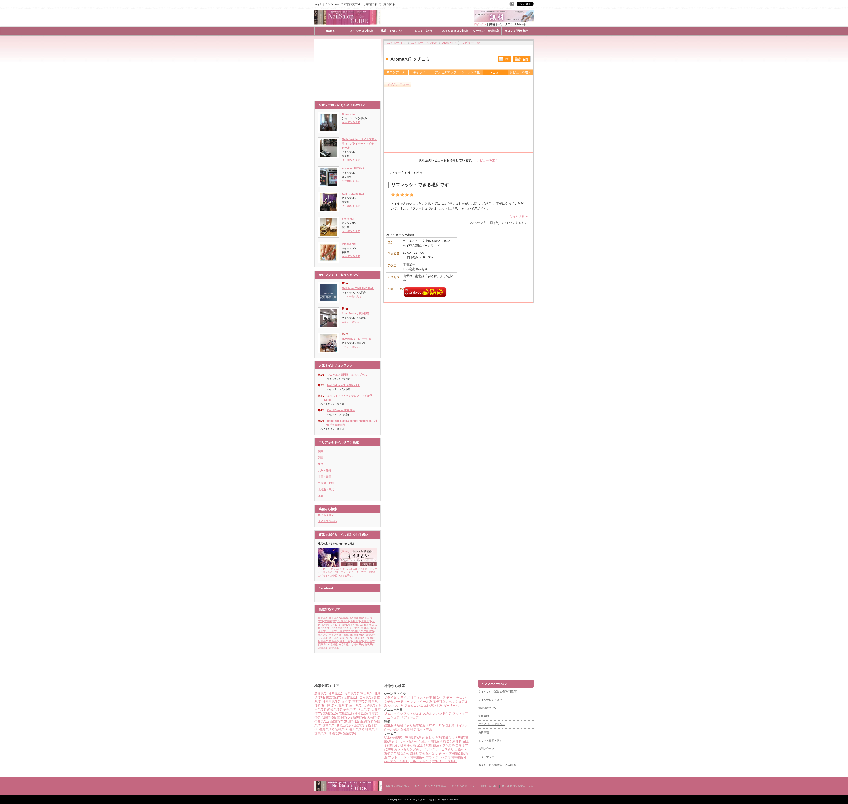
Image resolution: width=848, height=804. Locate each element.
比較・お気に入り (392, 30)
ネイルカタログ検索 (455, 30)
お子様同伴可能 (405, 745)
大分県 (323, 638)
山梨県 (370, 638)
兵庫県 (347, 634)
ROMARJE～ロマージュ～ (358, 338)
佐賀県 (341, 705)
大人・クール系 (421, 701)
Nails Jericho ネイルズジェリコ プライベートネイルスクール (359, 143)
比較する (505, 59)
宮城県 (357, 631)
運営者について (487, 707)
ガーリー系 (451, 705)
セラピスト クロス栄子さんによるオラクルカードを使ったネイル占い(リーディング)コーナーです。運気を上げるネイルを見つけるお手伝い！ (347, 572)
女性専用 (406, 729)
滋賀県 (344, 621)
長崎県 (343, 628)
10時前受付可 (445, 737)
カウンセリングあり (408, 749)
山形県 (359, 641)
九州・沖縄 (324, 470)
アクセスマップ (445, 72)
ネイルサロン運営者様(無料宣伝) (497, 691)
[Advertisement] (349, 67)
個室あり (390, 725)
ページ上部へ (844, 663)
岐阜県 (335, 618)
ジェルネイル (393, 713)
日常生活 (439, 697)
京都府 (345, 624)
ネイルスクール (327, 521)
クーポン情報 (470, 72)
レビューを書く (520, 72)
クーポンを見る (351, 122)
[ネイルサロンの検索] (348, 790)
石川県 (369, 624)
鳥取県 (323, 618)
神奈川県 (331, 701)
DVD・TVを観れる (442, 725)
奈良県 (335, 638)
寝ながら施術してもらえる (415, 753)
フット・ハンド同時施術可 (406, 757)
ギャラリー (420, 72)
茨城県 (358, 638)
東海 (320, 464)
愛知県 (367, 628)
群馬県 (370, 644)
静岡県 (357, 624)
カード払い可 (408, 741)
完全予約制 (424, 745)
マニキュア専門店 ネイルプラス (347, 374)
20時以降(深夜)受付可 (419, 737)
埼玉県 (354, 628)
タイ (334, 624)
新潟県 (371, 634)
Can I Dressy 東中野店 (355, 313)
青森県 (367, 621)
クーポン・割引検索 (486, 30)
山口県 (346, 638)
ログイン (480, 24)
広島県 (369, 631)
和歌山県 (346, 641)
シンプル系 (395, 705)
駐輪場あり (405, 725)
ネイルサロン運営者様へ (394, 786)
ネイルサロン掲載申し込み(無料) (497, 765)
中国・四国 (324, 476)
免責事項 (483, 732)
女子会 (388, 701)
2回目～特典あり (430, 741)
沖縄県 (323, 648)
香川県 (347, 644)
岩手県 (332, 628)
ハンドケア (444, 713)
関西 (320, 457)
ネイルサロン (326, 514)
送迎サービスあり (444, 761)
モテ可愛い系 (442, 701)
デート (451, 697)
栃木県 (370, 641)
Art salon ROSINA (353, 168)
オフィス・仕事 (421, 697)
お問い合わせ (486, 748)
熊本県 (323, 634)
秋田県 (323, 641)
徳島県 (334, 641)
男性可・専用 (423, 729)
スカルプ (429, 713)
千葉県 (335, 634)
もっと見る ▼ (518, 216)
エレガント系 (433, 705)
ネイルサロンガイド (426, 799)
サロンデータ (395, 72)
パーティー (402, 701)
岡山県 (332, 631)
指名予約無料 (452, 741)
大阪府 (344, 631)
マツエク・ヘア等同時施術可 (446, 757)
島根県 (355, 621)
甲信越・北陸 (326, 483)
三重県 (359, 634)
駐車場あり (420, 725)
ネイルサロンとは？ (490, 699)
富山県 (359, 618)
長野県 (324, 644)
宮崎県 (335, 644)
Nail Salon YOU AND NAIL (358, 288)
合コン (461, 697)
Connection (349, 114)
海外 (320, 496)
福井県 (349, 709)
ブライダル (391, 697)
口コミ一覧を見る (351, 296)
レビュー (495, 72)
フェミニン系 (413, 705)
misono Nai (349, 244)
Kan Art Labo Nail (353, 193)
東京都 (330, 621)
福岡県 (347, 618)
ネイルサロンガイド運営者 (430, 786)
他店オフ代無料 (444, 745)
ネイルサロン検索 (361, 30)
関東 (320, 451)
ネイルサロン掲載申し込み (518, 786)
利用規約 (483, 716)
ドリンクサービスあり (438, 749)
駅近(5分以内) (393, 737)
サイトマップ (486, 757)
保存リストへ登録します (522, 60)
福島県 (359, 644)
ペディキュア (409, 717)
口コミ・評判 (423, 30)
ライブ (405, 697)
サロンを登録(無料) (517, 30)
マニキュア (391, 717)
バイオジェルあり (396, 761)
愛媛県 (334, 648)
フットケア (460, 713)
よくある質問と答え (490, 740)
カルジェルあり (420, 761)
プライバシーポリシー (491, 724)
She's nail (348, 218)
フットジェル (412, 713)
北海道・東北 (326, 489)
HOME (330, 30)
